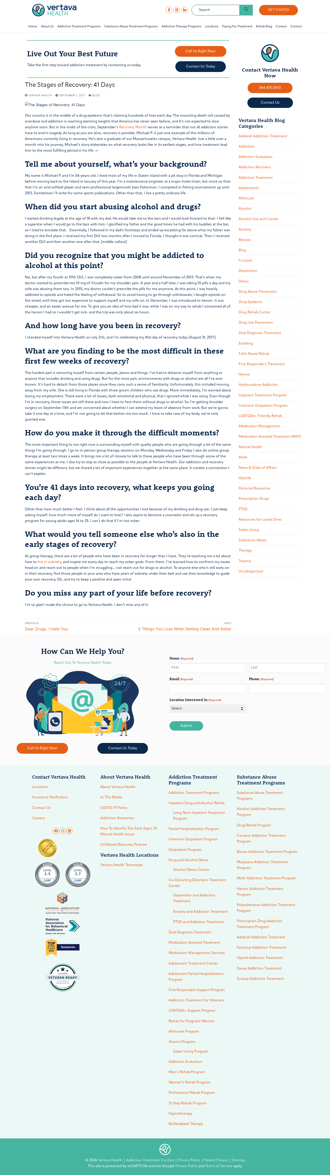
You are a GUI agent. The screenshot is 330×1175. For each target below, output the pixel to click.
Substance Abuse (252, 540)
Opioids (245, 478)
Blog (96, 95)
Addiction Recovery (255, 167)
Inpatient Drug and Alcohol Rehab (196, 803)
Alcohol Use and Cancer (258, 219)
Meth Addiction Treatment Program (266, 878)
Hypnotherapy (180, 1114)
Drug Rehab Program (254, 825)
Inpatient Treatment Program (263, 395)
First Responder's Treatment (262, 364)
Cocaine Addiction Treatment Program (261, 838)
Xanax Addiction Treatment (259, 968)
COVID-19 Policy (113, 808)
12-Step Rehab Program (188, 1103)
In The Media (111, 797)
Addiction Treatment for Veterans (196, 1000)
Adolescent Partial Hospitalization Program (196, 977)
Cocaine (245, 260)
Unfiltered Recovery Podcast (123, 845)
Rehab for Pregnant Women (192, 1021)
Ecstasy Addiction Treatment (260, 979)
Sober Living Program (190, 1051)
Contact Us (41, 808)
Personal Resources (255, 488)
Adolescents (249, 188)
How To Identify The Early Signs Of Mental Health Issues (128, 831)
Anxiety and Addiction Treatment (200, 912)
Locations (40, 787)
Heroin (244, 374)
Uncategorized (251, 571)
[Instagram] (177, 10)
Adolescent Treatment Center (193, 963)
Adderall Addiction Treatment (263, 136)
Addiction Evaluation (256, 157)
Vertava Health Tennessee (121, 865)
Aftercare (246, 198)
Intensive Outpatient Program (263, 406)
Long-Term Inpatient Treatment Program (199, 816)
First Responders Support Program (197, 990)
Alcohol (245, 209)
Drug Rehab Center (255, 312)
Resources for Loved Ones (260, 520)
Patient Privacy (216, 1160)
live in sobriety (49, 562)
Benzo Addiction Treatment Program (267, 852)
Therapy (245, 551)
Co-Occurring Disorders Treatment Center (197, 883)
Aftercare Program (184, 1031)
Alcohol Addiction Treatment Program (261, 812)
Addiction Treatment (256, 178)
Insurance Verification (50, 797)
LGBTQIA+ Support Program (192, 1011)
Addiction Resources (117, 818)
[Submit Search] (246, 10)
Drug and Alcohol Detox (188, 860)
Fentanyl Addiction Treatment (261, 948)
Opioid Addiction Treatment (260, 958)
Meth (243, 457)
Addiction (247, 147)
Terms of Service (218, 1166)
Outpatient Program (185, 850)
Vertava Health (40, 95)
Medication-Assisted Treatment (194, 943)
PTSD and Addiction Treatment (198, 922)
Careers (38, 818)
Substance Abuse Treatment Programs (260, 796)
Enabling (246, 343)
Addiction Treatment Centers (150, 1160)
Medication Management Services (197, 953)
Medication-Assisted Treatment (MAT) (270, 437)
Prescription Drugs (254, 499)
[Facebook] (169, 10)
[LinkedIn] (184, 10)
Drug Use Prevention (256, 323)
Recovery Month (133, 127)
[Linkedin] (69, 831)
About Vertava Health (118, 787)
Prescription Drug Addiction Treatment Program (259, 924)
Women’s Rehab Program (189, 1082)
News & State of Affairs (258, 468)
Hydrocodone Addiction (258, 385)
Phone (261, 678)
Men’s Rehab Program (187, 1072)
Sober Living (249, 530)
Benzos (245, 240)
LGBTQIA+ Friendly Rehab (260, 416)
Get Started (278, 10)
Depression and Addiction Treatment (194, 898)
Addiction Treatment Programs (194, 793)
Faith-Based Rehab (254, 354)
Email (181, 678)
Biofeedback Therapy (186, 1124)
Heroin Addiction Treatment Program (260, 892)
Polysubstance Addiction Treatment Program (266, 908)
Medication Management (259, 426)
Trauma (245, 561)
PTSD (243, 509)
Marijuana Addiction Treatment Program (262, 865)
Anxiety (245, 230)
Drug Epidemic (251, 302)
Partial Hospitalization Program (194, 829)
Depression (248, 271)
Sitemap (238, 1160)
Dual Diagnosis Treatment (260, 333)
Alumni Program (182, 1042)
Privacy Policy (189, 1160)
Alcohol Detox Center (191, 870)
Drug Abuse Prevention (258, 292)
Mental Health (250, 447)
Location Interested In (195, 699)
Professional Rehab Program (192, 1093)
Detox (244, 281)
